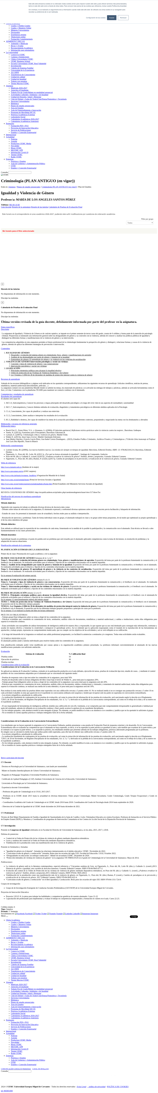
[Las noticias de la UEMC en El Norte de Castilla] (82, 1078)
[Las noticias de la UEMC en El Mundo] (117, 1078)
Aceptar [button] (111, 18)
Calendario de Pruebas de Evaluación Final (65, 207)
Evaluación (5, 651)
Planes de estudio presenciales (28, 187)
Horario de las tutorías (39, 207)
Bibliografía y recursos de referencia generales (19, 424)
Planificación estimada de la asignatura (16, 545)
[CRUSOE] (141, 1078)
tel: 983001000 (7, 1091)
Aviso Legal (81, 1087)
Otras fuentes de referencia (11, 488)
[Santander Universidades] (151, 1078)
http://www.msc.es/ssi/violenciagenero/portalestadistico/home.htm (26, 484)
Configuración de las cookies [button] (96, 18)
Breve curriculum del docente (12, 758)
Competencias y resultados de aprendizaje (17, 394)
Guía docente (6, 207)
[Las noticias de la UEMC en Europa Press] (131, 1078)
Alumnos (11, 187)
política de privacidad (97, 1087)
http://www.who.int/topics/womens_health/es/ (19, 475)
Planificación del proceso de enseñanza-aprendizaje (21, 496)
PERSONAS (27, 1069)
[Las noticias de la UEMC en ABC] (106, 1078)
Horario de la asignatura (21, 207)
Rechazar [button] (123, 18)
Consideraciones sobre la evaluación (15, 665)
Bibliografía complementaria (12, 446)
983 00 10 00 (14, 205)
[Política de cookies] (88, 1087)
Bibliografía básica (8, 426)
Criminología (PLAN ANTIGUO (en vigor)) (59, 187)
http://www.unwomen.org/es (12, 471)
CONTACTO (18, 1069)
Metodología (6, 499)
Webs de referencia (8, 463)
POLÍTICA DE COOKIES (117, 1087)
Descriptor (5, 329)
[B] (7, 916)
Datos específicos (8, 327)
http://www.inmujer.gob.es (11, 467)
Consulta (4, 172)
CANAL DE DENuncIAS (40, 1069)
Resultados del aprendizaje (11, 396)
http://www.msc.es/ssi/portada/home (15, 480)
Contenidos (5, 348)
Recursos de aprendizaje (10, 379)
